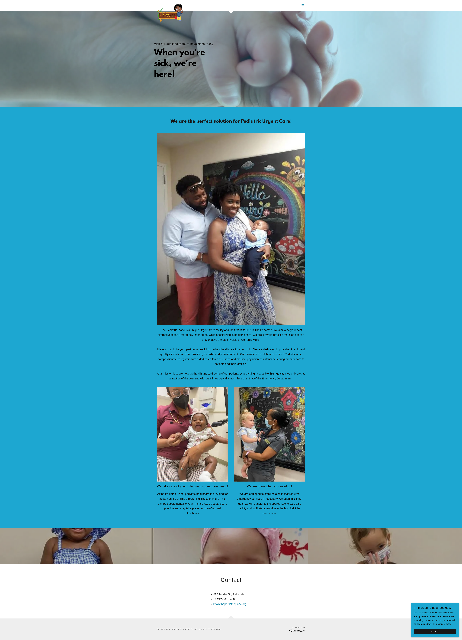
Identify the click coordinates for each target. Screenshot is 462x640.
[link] (170, 5)
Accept (435, 631)
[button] (302, 5)
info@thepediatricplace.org (230, 604)
